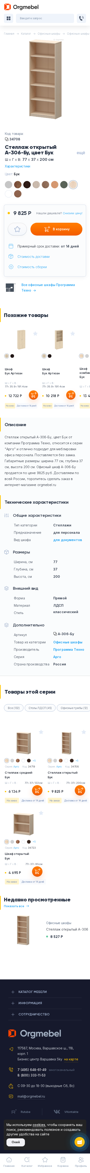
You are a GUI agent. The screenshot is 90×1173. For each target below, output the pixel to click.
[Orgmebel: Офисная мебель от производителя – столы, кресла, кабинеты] (21, 7)
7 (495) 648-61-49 (32, 1070)
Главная (8, 1165)
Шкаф (13, 371)
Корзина (63, 1165)
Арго (57, 657)
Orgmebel (45, 1034)
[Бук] (73, 184)
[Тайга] (64, 184)
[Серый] (8, 184)
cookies (39, 1125)
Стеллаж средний (18, 775)
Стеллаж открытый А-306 (67, 929)
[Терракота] (17, 193)
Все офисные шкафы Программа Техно (48, 287)
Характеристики (17, 166)
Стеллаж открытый (63, 775)
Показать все (14, 906)
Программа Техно (68, 649)
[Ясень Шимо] (36, 184)
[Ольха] (54, 184)
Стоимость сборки (32, 267)
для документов (67, 540)
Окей (16, 1142)
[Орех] (17, 184)
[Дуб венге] (27, 184)
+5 (34, 760)
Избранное (45, 1165)
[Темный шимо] (45, 184)
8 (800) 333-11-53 (32, 1075)
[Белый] (8, 193)
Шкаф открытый (17, 856)
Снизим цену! (72, 213)
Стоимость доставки (34, 257)
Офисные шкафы (67, 642)
